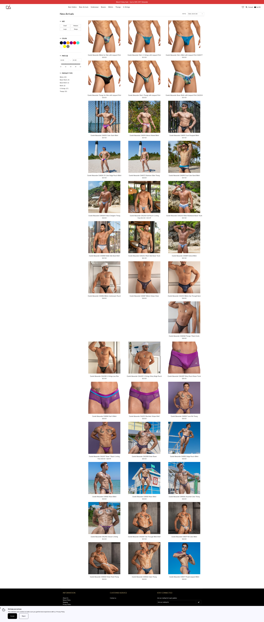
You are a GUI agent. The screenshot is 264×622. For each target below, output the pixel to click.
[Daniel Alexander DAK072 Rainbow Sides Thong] (144, 157)
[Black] (61, 42)
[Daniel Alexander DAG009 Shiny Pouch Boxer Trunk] (184, 358)
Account (250, 7)
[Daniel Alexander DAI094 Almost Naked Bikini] (144, 117)
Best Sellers (72, 7)
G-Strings (126, 7)
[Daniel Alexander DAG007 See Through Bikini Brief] (144, 518)
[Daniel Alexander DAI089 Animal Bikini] (184, 237)
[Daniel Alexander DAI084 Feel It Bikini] (104, 398)
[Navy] (64, 42)
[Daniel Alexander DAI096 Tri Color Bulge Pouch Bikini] (104, 157)
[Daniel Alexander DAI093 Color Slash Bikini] (104, 117)
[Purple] (71, 42)
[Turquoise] (77, 42)
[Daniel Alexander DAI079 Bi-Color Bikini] (184, 518)
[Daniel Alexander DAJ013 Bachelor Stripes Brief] (144, 398)
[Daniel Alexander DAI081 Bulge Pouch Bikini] (184, 438)
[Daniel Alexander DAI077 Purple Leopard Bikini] (184, 558)
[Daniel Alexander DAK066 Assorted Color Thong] (184, 478)
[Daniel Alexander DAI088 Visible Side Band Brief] (104, 237)
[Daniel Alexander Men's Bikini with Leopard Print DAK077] (184, 36)
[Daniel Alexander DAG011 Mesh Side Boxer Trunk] (144, 237)
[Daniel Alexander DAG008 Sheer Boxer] (144, 438)
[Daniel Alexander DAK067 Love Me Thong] (184, 398)
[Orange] (68, 42)
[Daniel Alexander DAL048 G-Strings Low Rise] (104, 358)
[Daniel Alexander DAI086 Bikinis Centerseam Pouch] (104, 277)
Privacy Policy (67, 604)
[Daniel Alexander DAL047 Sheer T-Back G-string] (104, 438)
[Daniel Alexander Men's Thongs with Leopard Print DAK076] (144, 77)
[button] (62, 21)
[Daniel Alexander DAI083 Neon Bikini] (144, 478)
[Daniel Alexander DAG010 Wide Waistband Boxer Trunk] (184, 197)
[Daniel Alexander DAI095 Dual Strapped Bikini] (184, 117)
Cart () (258, 7)
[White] (61, 46)
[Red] (74, 42)
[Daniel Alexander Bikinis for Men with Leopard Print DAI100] (104, 36)
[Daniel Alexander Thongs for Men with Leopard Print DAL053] (104, 77)
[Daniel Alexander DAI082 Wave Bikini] (104, 478)
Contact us (113, 598)
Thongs (118, 7)
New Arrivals (83, 7)
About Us (65, 598)
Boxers (103, 7)
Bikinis (110, 7)
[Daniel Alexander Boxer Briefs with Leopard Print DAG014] (184, 77)
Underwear (95, 7)
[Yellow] (64, 46)
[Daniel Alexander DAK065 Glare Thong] (144, 558)
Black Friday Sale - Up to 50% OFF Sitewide (132, 2)
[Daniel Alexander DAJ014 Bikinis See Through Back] (184, 277)
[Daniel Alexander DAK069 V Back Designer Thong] (104, 197)
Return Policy (67, 600)
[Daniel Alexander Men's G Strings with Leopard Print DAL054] (144, 36)
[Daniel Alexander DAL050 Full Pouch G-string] (144, 197)
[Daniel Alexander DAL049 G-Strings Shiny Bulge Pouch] (144, 358)
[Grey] (68, 46)
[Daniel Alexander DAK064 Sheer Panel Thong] (104, 558)
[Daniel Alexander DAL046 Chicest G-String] (104, 518)
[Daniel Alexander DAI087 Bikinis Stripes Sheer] (144, 277)
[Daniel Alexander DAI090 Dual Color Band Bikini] (184, 157)
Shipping (65, 602)
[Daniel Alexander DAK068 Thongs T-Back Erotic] (184, 317)
